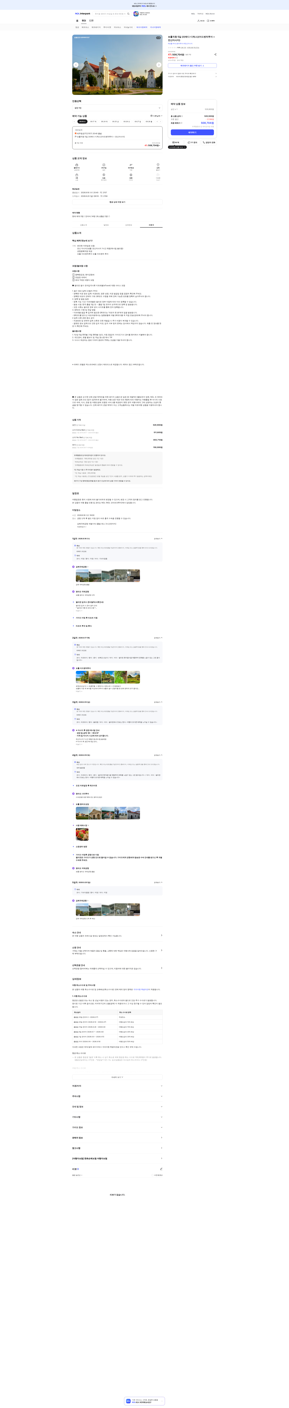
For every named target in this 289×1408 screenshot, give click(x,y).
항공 (77, 27)
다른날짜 (156, 116)
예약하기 (192, 132)
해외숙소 (85, 27)
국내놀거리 (128, 27)
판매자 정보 (77, 1138)
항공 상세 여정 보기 (117, 202)
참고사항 (76, 1148)
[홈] (77, 20)
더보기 (78, 611)
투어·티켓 (107, 27)
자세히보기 (81, 527)
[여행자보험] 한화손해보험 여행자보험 (89, 1158)
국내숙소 (117, 27)
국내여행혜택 (155, 27)
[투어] (84, 20)
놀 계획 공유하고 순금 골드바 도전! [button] (109, 14)
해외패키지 (96, 27)
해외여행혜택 (141, 27)
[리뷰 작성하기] (161, 1169)
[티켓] (91, 20)
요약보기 (157, 539)
